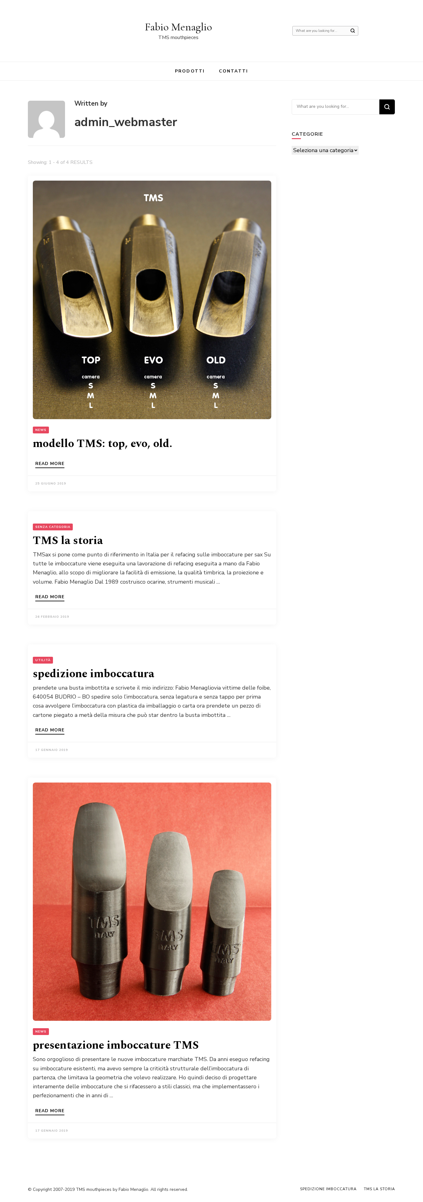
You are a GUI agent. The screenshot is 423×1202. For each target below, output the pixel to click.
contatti (233, 71)
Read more (49, 464)
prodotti (190, 71)
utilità (42, 660)
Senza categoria (52, 527)
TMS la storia (68, 540)
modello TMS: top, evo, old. (102, 443)
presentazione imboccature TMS (116, 1045)
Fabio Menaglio (178, 26)
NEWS (40, 430)
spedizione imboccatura (93, 673)
